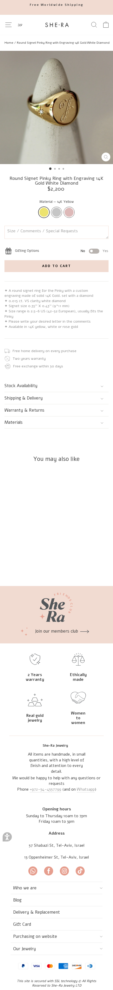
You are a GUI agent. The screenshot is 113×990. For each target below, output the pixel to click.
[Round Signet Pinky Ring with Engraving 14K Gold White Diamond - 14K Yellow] (33, 568)
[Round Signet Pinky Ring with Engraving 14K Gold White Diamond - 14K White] (40, 568)
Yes (105, 251)
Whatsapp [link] (86, 789)
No (83, 251)
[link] (33, 872)
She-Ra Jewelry (55, 745)
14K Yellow (44, 212)
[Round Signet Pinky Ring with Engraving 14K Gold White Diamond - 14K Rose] (46, 568)
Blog (17, 900)
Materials (13, 422)
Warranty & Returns (24, 410)
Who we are (25, 888)
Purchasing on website (35, 936)
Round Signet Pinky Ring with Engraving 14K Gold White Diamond (63, 43)
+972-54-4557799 (45, 789)
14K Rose (69, 212)
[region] (56, 43)
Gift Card (22, 924)
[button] (7, 836)
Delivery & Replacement (36, 912)
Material (56, 201)
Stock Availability (21, 386)
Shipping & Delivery (23, 398)
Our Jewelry (24, 949)
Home (8, 43)
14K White (56, 212)
